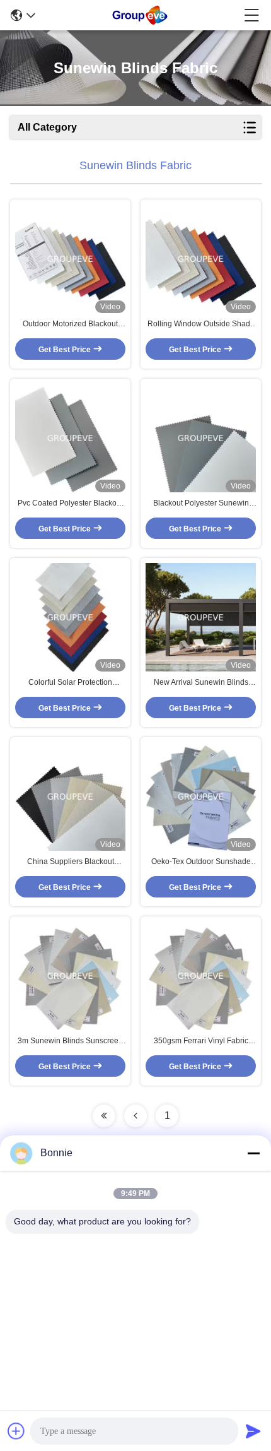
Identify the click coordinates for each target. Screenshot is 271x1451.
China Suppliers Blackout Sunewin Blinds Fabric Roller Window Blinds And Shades (70, 862)
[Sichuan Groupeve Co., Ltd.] (140, 15)
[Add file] (16, 1431)
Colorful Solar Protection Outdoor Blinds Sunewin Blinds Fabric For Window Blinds (70, 683)
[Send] (253, 1431)
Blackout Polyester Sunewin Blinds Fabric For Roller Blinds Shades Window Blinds (201, 504)
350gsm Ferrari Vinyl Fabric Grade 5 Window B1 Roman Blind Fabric (201, 1041)
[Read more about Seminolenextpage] (104, 1116)
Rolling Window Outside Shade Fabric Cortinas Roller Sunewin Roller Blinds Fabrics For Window (201, 324)
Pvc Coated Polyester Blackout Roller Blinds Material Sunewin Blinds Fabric (71, 504)
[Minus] (253, 1153)
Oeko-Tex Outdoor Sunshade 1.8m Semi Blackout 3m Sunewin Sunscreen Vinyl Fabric (201, 862)
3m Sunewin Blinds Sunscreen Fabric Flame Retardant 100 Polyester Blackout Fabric (70, 1041)
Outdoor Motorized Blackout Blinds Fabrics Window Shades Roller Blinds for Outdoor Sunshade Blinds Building (70, 324)
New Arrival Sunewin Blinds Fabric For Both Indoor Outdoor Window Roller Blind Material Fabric (201, 683)
